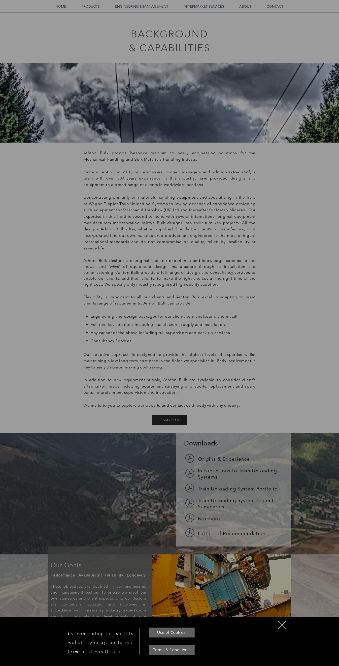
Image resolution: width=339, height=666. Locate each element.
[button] (282, 625)
